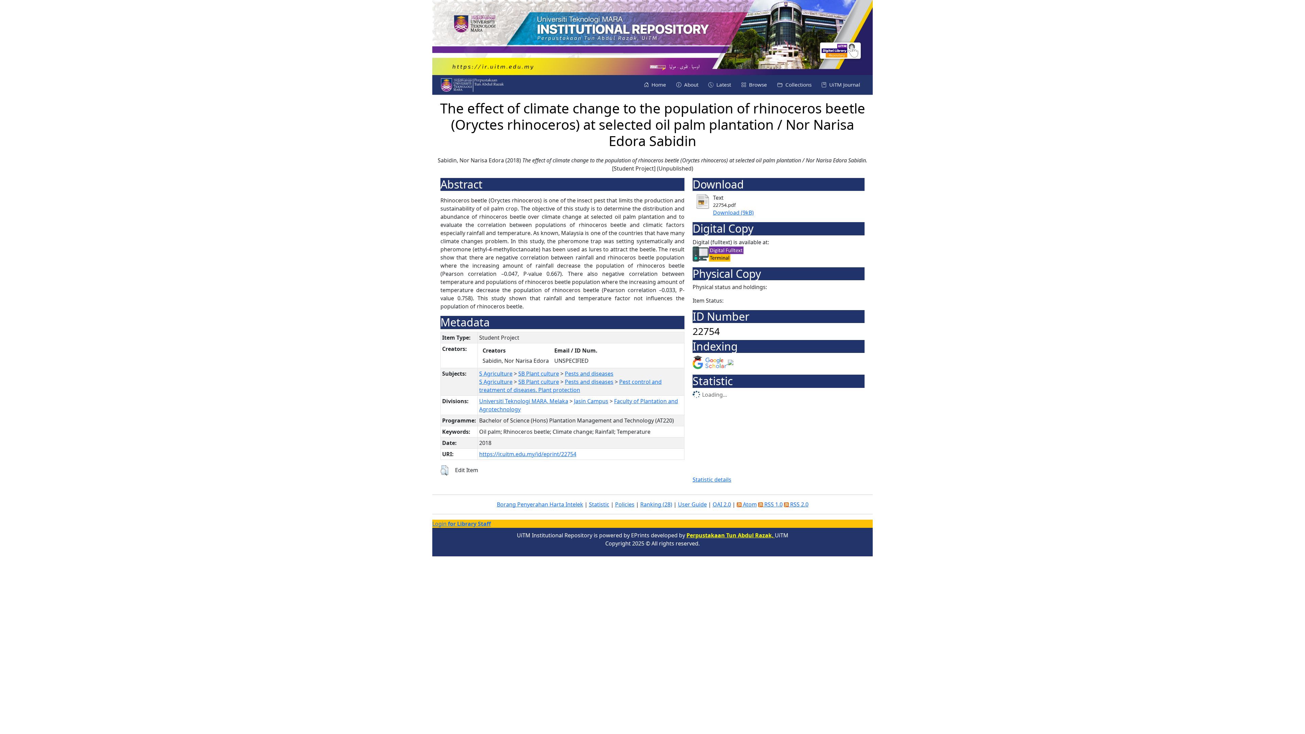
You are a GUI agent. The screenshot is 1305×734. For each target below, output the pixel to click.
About (690, 84)
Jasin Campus (591, 401)
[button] (444, 470)
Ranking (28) (656, 504)
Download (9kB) (733, 212)
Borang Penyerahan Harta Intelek (540, 504)
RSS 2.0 (798, 504)
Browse (757, 84)
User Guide (692, 504)
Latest (723, 84)
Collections (798, 84)
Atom (749, 504)
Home (658, 84)
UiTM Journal (844, 84)
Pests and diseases (589, 373)
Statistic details (712, 479)
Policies (624, 504)
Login (461, 523)
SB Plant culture (538, 373)
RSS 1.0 (773, 504)
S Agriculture (495, 373)
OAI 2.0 (722, 504)
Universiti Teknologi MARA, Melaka (523, 401)
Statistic (599, 504)
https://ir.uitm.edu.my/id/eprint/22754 (527, 454)
